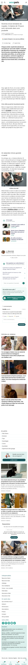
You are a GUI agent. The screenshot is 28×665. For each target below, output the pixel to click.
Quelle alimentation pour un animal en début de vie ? (12, 629)
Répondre (11, 316)
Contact (4, 614)
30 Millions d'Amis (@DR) (14, 188)
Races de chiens (6, 578)
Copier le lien (17, 43)
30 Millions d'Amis (13, 209)
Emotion (4, 436)
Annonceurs (5, 606)
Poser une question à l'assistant (11, 283)
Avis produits (5, 616)
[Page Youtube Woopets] (11, 623)
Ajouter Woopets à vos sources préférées (14, 39)
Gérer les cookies (22, 658)
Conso (4, 443)
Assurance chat (6, 596)
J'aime (5, 316)
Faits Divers (5, 433)
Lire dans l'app (7, 43)
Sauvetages (5, 441)
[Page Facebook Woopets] (3, 623)
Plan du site (5, 658)
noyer (17, 165)
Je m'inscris (14, 537)
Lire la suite (14, 257)
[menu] (2, 2)
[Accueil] (14, 2)
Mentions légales (12, 658)
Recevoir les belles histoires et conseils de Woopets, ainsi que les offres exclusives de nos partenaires (14, 533)
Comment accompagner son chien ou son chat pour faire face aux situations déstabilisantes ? (13, 643)
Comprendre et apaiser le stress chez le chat (14, 648)
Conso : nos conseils (7, 588)
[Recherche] (4, 2)
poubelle (8, 110)
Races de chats (6, 580)
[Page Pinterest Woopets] (6, 623)
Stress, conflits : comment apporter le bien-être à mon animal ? (13, 633)
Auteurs (4, 604)
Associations (5, 609)
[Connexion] (26, 2)
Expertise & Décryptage (8, 448)
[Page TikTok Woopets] (14, 623)
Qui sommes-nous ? (7, 601)
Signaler (17, 316)
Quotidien (5, 446)
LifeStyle (4, 583)
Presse (3, 611)
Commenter (22, 324)
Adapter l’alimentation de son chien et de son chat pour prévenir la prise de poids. (13, 638)
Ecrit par (5, 34)
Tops (3, 438)
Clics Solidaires (6, 586)
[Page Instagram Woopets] (9, 623)
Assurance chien (6, 593)
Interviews (4, 591)
